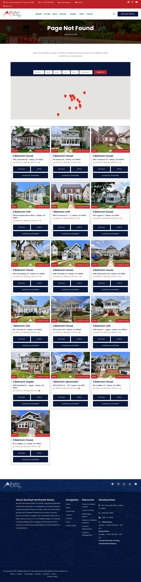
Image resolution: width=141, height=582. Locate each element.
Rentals (39, 14)
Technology (70, 511)
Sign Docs (8, 6)
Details (21, 169)
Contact (89, 14)
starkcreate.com (61, 571)
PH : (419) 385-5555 (47, 2)
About (54, 14)
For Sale (47, 14)
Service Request (65, 2)
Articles (73, 14)
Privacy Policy (71, 525)
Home (66, 34)
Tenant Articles (88, 510)
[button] (69, 108)
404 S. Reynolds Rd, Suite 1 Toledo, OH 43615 (19, 2)
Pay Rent (80, 2)
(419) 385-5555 (127, 14)
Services (63, 14)
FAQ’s (82, 14)
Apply (39, 169)
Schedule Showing (30, 175)
